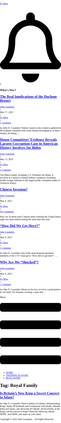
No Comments (7, 211)
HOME (9, 372)
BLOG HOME (13, 378)
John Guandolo (7, 8)
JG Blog (4, 3)
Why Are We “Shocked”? (19, 262)
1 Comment (5, 123)
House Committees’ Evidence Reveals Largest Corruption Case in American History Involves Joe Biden (29, 144)
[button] (30, 332)
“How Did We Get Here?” (20, 226)
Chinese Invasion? (14, 189)
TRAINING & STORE (17, 375)
